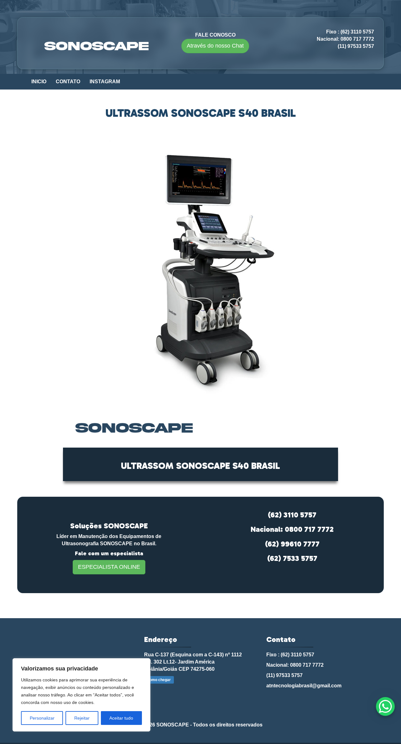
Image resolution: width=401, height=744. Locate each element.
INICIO (38, 81)
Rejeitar (82, 718)
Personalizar (42, 718)
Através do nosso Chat (215, 46)
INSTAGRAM (105, 81)
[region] (81, 694)
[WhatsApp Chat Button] (385, 706)
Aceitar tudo (121, 718)
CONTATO (68, 81)
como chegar (159, 680)
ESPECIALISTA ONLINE (109, 567)
